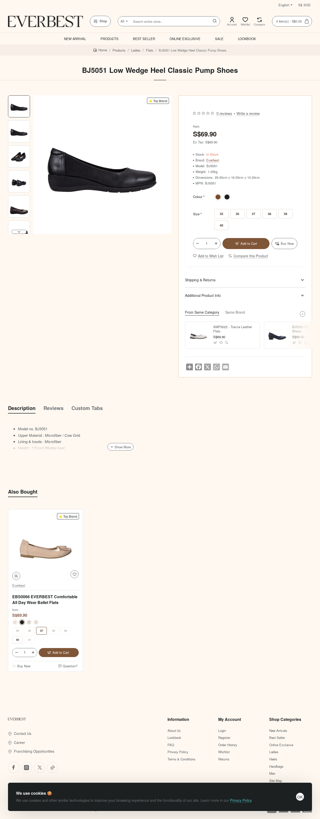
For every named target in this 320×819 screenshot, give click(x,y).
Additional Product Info (203, 295)
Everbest (212, 160)
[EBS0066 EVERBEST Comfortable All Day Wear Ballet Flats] (45, 546)
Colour (197, 196)
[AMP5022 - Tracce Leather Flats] (198, 335)
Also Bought (23, 491)
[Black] (227, 196)
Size (196, 214)
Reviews (54, 408)
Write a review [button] (248, 113)
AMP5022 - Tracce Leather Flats (232, 329)
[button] (19, 97)
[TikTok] (52, 767)
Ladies (135, 50)
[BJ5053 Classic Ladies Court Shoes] (277, 335)
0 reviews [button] (224, 113)
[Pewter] (29, 622)
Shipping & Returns (200, 279)
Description (22, 408)
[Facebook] (13, 767)
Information (178, 719)
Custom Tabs (87, 408)
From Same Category (202, 312)
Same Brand (235, 312)
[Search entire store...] (215, 21)
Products (119, 50)
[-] (197, 243)
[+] (216, 243)
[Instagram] (26, 767)
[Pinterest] (39, 767)
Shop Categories (285, 719)
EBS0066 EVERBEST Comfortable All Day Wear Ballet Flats (45, 599)
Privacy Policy (241, 800)
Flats (149, 50)
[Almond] (15, 622)
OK (300, 796)
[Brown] (218, 196)
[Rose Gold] (36, 622)
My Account (229, 719)
